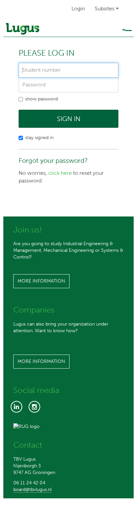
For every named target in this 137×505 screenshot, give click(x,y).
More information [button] (41, 281)
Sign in (68, 119)
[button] (107, 8)
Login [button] (78, 8)
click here (60, 173)
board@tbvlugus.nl (32, 489)
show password (41, 99)
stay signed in (39, 137)
